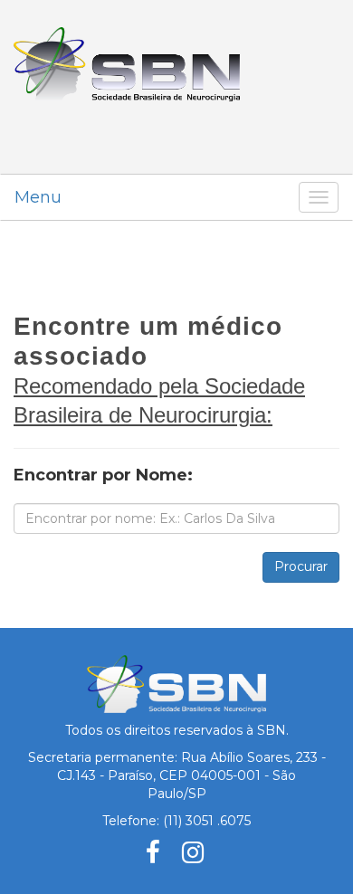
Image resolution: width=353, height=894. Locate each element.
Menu (38, 197)
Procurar (301, 566)
